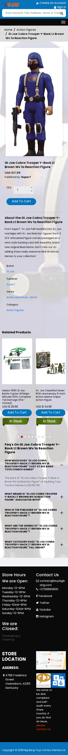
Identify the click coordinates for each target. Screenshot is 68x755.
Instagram (46, 616)
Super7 (11, 284)
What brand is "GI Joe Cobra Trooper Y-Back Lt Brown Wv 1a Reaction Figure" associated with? (31, 496)
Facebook (45, 596)
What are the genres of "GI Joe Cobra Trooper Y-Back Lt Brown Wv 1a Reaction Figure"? (31, 528)
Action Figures (26, 30)
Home (8, 30)
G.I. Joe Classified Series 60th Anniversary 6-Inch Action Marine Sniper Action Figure (50, 395)
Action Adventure (17, 297)
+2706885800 (48, 589)
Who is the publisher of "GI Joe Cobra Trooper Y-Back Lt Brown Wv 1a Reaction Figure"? (31, 513)
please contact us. (43, 727)
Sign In (61, 7)
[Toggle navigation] (63, 22)
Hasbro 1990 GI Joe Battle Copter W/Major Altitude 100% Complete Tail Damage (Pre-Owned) (16, 397)
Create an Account (52, 3)
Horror (33, 297)
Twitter (45, 603)
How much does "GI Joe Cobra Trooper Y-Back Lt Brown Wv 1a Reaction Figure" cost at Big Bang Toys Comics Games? (29, 465)
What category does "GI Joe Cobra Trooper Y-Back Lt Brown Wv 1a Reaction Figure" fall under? (29, 544)
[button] (18, 437)
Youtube (45, 610)
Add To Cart (21, 201)
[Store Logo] (11, 4)
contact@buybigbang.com (52, 583)
